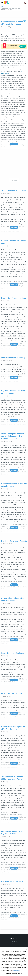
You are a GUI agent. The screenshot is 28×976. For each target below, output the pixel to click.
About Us (14, 942)
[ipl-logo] (6, 3)
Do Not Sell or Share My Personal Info (14, 973)
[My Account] (25, 2)
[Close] (26, 949)
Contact (14, 944)
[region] (14, 961)
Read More (14, 227)
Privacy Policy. (16, 970)
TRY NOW (22, 46)
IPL (2, 6)
